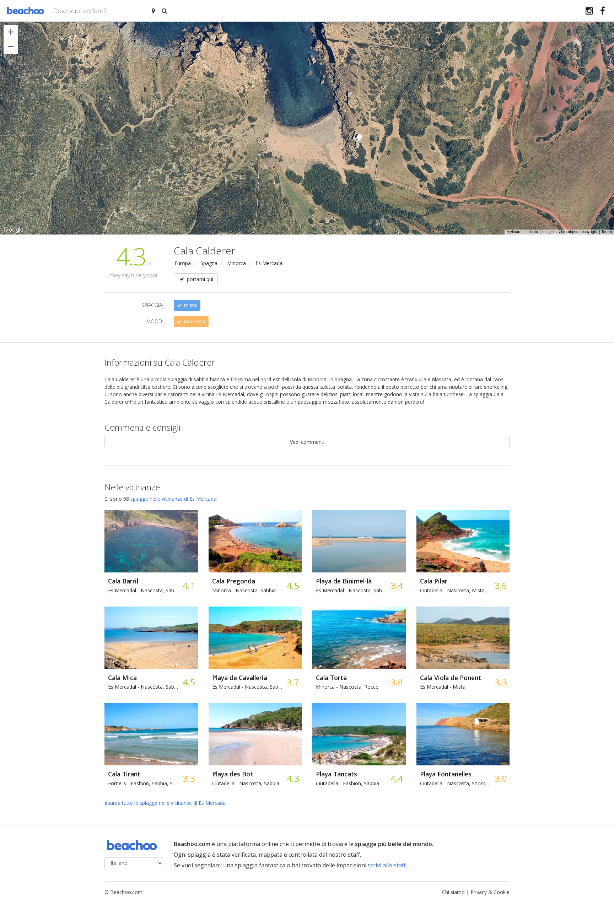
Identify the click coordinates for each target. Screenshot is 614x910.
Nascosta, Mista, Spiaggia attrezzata (455, 590)
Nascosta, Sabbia (143, 590)
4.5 (292, 585)
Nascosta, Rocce (347, 686)
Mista (442, 686)
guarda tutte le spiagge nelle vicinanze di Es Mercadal (165, 802)
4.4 (396, 778)
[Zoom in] (11, 32)
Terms (607, 232)
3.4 (396, 585)
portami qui (199, 279)
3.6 (500, 585)
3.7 (292, 682)
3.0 (396, 682)
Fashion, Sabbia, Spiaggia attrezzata (143, 783)
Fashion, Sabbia (347, 783)
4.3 (292, 778)
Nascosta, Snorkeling (455, 783)
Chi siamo (453, 892)
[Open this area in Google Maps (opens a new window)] (13, 230)
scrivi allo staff (387, 865)
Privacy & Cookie (490, 892)
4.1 (188, 585)
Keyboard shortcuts (522, 232)
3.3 (500, 682)
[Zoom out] (11, 46)
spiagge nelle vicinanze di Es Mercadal (173, 498)
